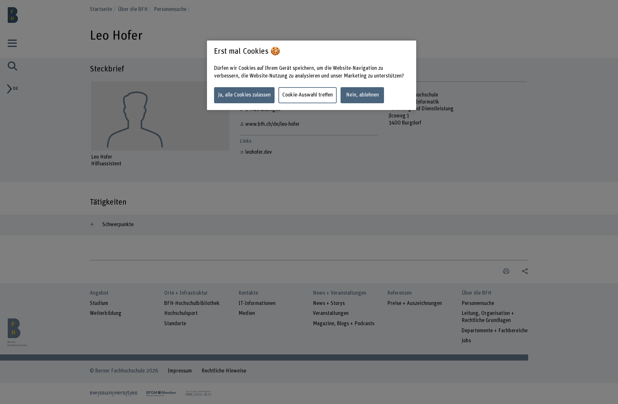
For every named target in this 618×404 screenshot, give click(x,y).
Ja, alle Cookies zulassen (244, 94)
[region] (311, 75)
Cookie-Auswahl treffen (307, 94)
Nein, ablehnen (362, 94)
